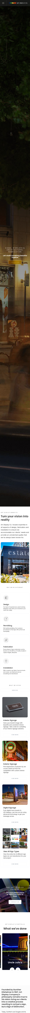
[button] (12, 969)
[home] (18, 3)
